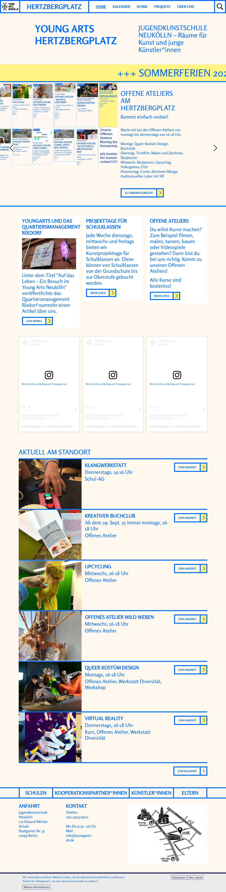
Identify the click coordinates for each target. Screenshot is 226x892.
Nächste (215, 148)
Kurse (142, 6)
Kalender (121, 6)
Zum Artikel (34, 321)
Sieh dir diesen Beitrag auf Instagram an (44, 384)
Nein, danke (195, 877)
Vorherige (11, 148)
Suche (220, 7)
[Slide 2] (84, 198)
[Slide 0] (68, 198)
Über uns (185, 6)
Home (101, 6)
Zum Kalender (187, 771)
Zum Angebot (187, 467)
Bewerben (155, 137)
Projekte (162, 6)
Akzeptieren (179, 877)
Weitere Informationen (36, 887)
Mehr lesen (97, 293)
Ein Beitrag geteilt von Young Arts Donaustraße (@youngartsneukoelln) (59, 426)
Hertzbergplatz (54, 7)
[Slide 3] (93, 198)
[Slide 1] (76, 198)
